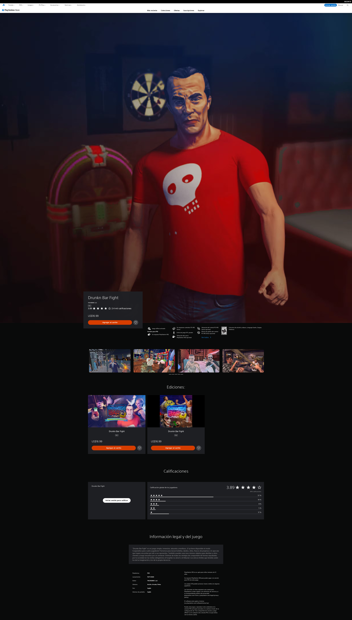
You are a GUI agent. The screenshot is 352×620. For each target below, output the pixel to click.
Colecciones (165, 10)
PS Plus (41, 5)
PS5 (20, 5)
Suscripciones (188, 10)
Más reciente (152, 10)
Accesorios (54, 5)
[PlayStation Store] (11, 10)
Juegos (30, 5)
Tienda (10, 5)
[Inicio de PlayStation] (3, 5)
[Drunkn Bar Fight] (110, 361)
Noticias (68, 5)
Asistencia (81, 5)
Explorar (201, 10)
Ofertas (177, 10)
